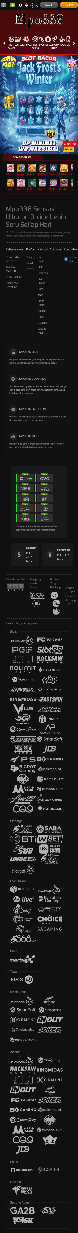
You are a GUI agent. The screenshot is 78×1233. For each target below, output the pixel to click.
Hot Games (11, 46)
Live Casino (35, 46)
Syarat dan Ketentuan (12, 285)
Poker (69, 44)
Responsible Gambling (13, 259)
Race (41, 44)
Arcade (62, 44)
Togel (48, 44)
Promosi (30, 257)
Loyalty (30, 263)
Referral (30, 269)
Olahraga (26, 44)
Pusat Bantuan (14, 277)
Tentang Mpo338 (11, 269)
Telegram (72, 259)
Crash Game (54, 46)
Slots (18, 44)
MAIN (11, 168)
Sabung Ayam (42, 330)
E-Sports (42, 322)
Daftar (69, 5)
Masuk (48, 5)
